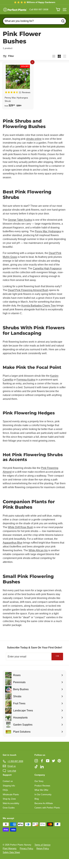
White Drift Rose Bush (20, 527)
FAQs (5, 790)
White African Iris (38, 550)
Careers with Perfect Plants (47, 807)
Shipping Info (9, 785)
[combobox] (34, 21)
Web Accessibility (11, 803)
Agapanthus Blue (12, 542)
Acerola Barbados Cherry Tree (38, 305)
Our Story (38, 781)
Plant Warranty (10, 848)
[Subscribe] (57, 656)
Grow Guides (9, 807)
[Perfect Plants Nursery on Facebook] (42, 760)
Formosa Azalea (26, 379)
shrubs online (34, 138)
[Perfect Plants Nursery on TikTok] (36, 766)
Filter (11, 56)
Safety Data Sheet (11, 852)
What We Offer (41, 790)
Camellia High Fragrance (47, 268)
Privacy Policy (26, 848)
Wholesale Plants (11, 794)
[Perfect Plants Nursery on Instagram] (36, 760)
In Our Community (43, 794)
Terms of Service (42, 845)
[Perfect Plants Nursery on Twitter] (53, 760)
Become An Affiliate (43, 803)
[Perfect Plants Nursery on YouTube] (47, 760)
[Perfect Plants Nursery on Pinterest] (59, 760)
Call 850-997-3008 (38, 9)
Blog (36, 799)
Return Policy (42, 848)
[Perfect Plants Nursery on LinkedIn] (42, 766)
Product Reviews (42, 785)
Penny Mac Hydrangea (48, 231)
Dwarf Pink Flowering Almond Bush (28, 290)
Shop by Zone (9, 799)
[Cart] (58, 9)
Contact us (8, 781)
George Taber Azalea (20, 219)
